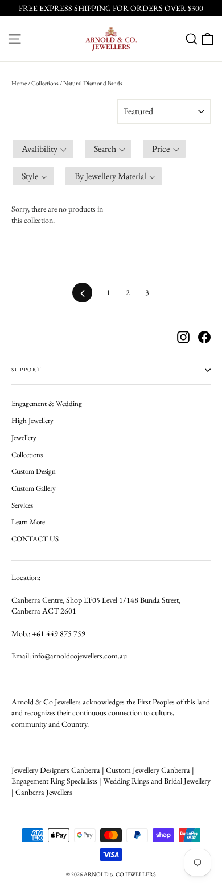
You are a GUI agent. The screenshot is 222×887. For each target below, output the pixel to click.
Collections (45, 83)
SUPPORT (26, 369)
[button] (43, 149)
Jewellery (23, 437)
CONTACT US (35, 539)
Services (22, 505)
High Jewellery (32, 420)
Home (19, 83)
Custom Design (33, 471)
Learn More (28, 522)
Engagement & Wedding (46, 403)
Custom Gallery (33, 488)
